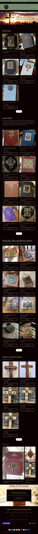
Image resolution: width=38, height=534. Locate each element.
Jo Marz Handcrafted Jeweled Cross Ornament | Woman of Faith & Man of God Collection (10, 380)
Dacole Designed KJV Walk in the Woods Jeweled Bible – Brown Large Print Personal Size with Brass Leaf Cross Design (10, 148)
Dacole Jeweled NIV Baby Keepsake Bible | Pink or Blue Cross (10, 103)
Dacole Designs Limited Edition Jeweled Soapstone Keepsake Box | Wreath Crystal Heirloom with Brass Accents (10, 341)
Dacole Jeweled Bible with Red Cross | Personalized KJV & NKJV (27, 148)
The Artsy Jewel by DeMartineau (9, 531)
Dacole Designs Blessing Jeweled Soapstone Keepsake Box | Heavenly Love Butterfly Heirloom (27, 315)
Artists (23, 519)
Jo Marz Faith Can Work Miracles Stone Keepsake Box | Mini (27, 340)
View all (19, 111)
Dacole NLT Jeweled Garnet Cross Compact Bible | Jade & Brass (27, 52)
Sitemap (26, 519)
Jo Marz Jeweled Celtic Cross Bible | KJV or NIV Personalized (10, 174)
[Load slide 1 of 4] (15, 26)
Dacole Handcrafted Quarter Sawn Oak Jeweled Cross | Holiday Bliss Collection (26, 405)
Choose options (10, 81)
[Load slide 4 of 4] (20, 26)
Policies (20, 519)
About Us (11, 519)
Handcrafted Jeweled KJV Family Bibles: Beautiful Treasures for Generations (13, 482)
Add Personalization (19, 498)
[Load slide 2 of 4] (17, 26)
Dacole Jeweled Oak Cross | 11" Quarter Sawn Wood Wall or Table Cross (10, 405)
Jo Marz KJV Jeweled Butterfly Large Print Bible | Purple (10, 223)
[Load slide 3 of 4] (18, 26)
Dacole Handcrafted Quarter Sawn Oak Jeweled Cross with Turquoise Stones (10, 431)
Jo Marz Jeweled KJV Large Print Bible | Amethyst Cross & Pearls (26, 224)
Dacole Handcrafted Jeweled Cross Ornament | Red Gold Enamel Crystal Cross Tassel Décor (27, 380)
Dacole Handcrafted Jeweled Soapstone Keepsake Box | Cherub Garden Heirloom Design (10, 315)
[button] (2, 7)
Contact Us (16, 519)
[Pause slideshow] (25, 26)
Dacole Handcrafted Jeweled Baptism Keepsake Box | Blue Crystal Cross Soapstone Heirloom (27, 264)
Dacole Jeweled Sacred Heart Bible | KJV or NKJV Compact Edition (10, 77)
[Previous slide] (13, 26)
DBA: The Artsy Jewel (15, 531)
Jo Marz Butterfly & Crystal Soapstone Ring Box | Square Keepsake (26, 289)
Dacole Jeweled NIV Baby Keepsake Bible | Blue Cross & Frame (26, 77)
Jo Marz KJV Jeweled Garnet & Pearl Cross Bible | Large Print (11, 51)
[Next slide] (22, 26)
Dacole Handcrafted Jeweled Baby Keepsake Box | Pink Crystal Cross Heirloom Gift (10, 289)
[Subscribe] (27, 515)
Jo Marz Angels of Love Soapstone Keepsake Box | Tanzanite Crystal (10, 264)
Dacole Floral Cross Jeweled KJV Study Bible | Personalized (27, 174)
